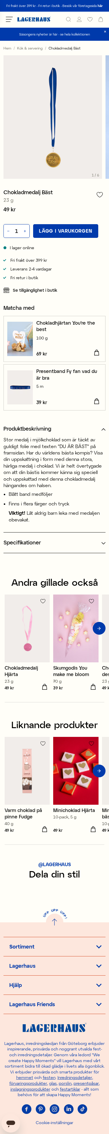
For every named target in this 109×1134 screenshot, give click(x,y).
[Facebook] (27, 1109)
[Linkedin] (68, 1109)
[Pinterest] (41, 1109)
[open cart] (100, 19)
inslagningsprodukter (30, 1089)
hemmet (24, 1077)
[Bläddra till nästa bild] (99, 628)
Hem (7, 48)
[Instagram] (54, 1109)
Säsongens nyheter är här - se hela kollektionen (54, 34)
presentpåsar (86, 1083)
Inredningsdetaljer (75, 1077)
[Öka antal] (25, 230)
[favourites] (89, 19)
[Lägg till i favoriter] (100, 194)
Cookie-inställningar (54, 1122)
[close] (105, 32)
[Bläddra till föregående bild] (9, 628)
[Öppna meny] (9, 19)
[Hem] (34, 19)
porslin (65, 1083)
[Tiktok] (82, 1109)
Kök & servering (30, 48)
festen (49, 1077)
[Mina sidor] (79, 19)
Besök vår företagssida (82, 6)
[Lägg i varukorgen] (96, 353)
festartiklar (70, 1089)
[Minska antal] (8, 230)
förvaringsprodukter (28, 1083)
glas (53, 1083)
